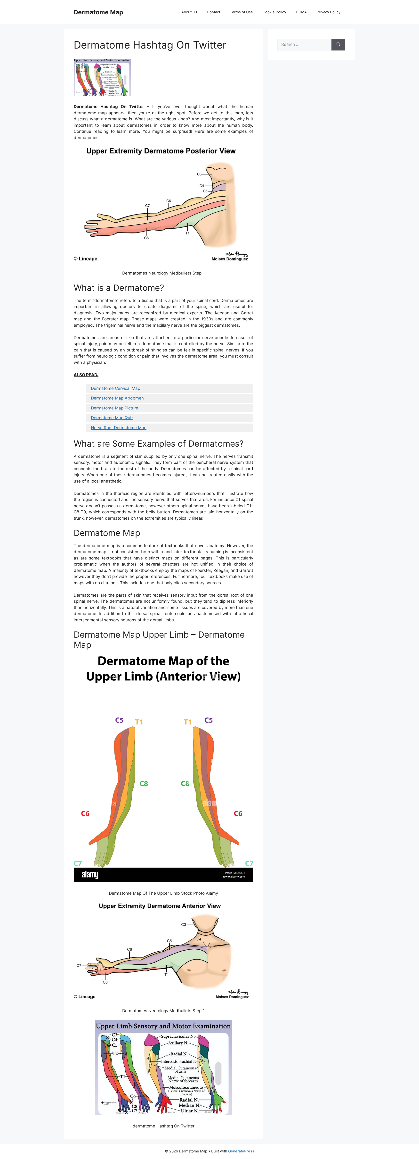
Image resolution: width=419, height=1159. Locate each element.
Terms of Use (241, 12)
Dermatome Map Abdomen (117, 398)
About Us (189, 12)
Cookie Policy (274, 12)
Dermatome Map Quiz (112, 417)
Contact (213, 12)
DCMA (301, 12)
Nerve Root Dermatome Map (118, 427)
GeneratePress (241, 1151)
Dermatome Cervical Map (115, 388)
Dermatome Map (98, 12)
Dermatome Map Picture (114, 408)
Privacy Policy (328, 12)
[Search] (338, 44)
